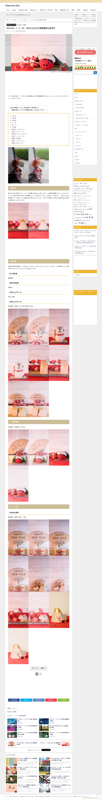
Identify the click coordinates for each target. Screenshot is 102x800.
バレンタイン (79, 202)
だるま (90, 188)
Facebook (93, 10)
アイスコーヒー (80, 190)
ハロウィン (80, 200)
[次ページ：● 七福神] (38, 670)
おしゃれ (80, 186)
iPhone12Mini (79, 104)
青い (77, 223)
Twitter (78, 10)
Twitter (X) (87, 20)
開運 (25, 24)
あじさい (78, 183)
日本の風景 (80, 214)
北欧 (84, 209)
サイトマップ (56, 796)
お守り (88, 186)
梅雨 (76, 217)
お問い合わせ (16, 796)
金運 (84, 220)
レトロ (90, 206)
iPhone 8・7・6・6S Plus (82, 125)
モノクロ (83, 204)
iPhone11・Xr (33, 10)
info (61, 796)
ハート (88, 200)
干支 (77, 211)
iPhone (14, 10)
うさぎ (84, 183)
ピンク (77, 204)
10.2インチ (78, 135)
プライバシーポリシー (67, 796)
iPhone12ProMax (80, 107)
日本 (82, 211)
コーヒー (78, 195)
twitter (32, 796)
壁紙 (87, 209)
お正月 (20, 24)
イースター (88, 190)
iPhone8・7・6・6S (11, 24)
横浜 (80, 217)
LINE (73, 10)
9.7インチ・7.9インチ (81, 131)
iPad (56, 10)
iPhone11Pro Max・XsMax (82, 118)
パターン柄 (86, 202)
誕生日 (78, 220)
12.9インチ (78, 145)
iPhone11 (22, 796)
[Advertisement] (38, 84)
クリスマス (82, 193)
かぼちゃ (84, 188)
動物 (80, 209)
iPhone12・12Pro (23, 10)
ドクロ (89, 195)
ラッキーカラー (82, 206)
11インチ (78, 142)
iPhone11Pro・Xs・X (81, 114)
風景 (82, 223)
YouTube (85, 10)
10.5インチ (78, 138)
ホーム (8, 10)
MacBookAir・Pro (64, 10)
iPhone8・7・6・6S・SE (46, 10)
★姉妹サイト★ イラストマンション (81, 796)
